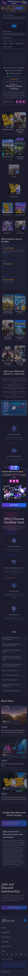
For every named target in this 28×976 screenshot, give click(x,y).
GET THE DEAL (14, 505)
